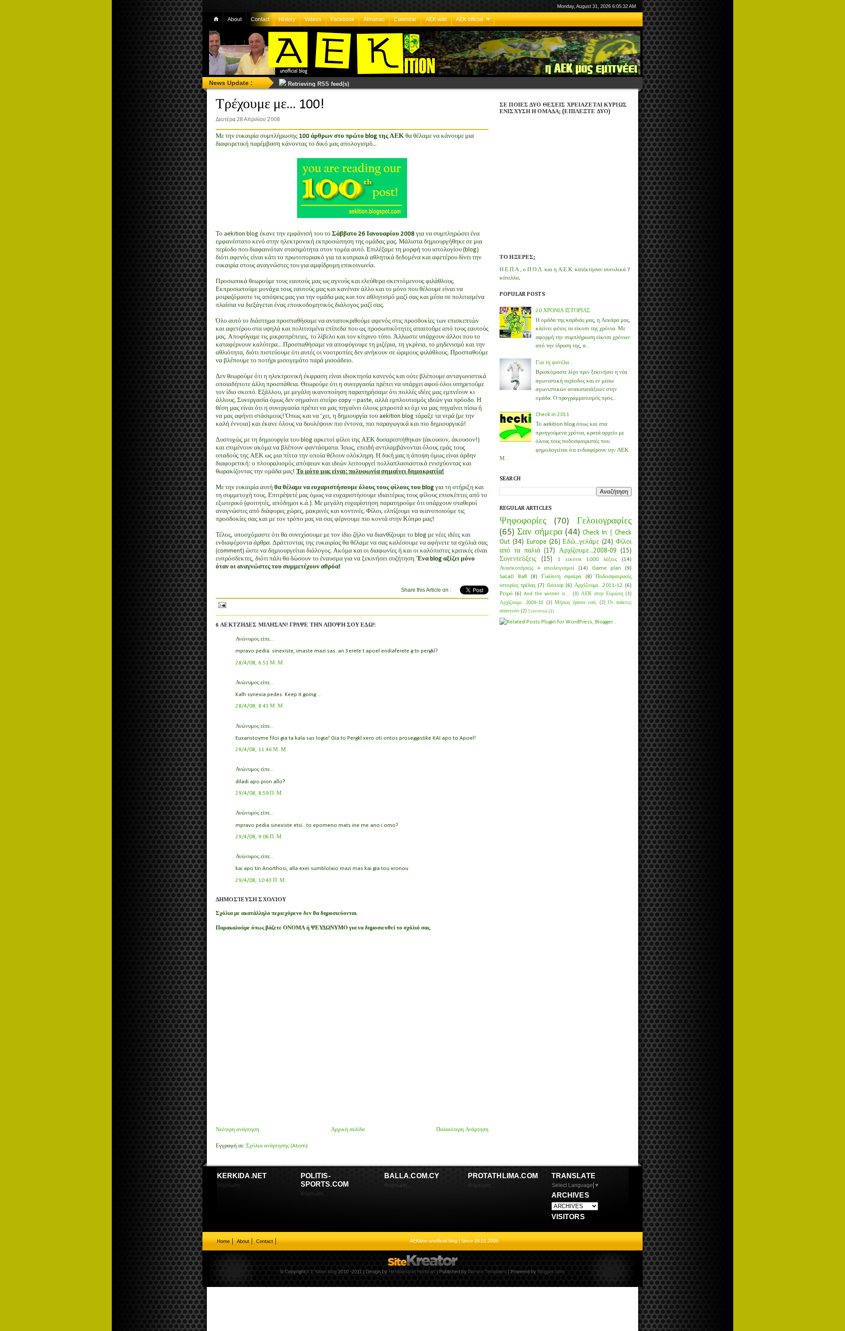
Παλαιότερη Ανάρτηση (462, 1129)
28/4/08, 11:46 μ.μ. (262, 749)
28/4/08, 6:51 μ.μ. (260, 663)
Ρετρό (506, 594)
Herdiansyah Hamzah (412, 1271)
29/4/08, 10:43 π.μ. (261, 880)
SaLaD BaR (513, 576)
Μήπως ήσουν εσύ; (576, 602)
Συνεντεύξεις (518, 559)
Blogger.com (550, 1271)
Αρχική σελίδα (348, 1129)
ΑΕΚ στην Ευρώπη (602, 594)
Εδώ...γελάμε (580, 542)
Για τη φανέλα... (554, 362)
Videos (313, 19)
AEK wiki (436, 19)
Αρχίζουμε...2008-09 (588, 550)
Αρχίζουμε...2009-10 (522, 602)
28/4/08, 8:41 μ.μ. (260, 706)
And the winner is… (547, 594)
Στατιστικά (537, 611)
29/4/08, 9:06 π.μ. (259, 837)
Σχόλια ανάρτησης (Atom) (277, 1146)
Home (223, 1241)
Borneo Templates (487, 1271)
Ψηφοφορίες (523, 521)
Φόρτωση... (230, 1185)
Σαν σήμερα (539, 532)
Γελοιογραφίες (604, 521)
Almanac (374, 19)
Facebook (342, 19)
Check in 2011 (552, 414)
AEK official (469, 19)
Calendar (405, 19)
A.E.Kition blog (321, 1271)
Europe (536, 542)
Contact (260, 19)
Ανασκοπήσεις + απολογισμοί (537, 568)
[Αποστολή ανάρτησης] (222, 604)
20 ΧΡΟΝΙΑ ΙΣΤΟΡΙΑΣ (563, 310)
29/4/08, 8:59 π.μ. (259, 793)
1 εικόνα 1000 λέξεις (587, 559)
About (235, 19)
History (287, 19)
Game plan (606, 568)
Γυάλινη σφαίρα (561, 576)
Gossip (555, 585)
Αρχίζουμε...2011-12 (598, 585)
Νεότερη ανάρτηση (237, 1129)
